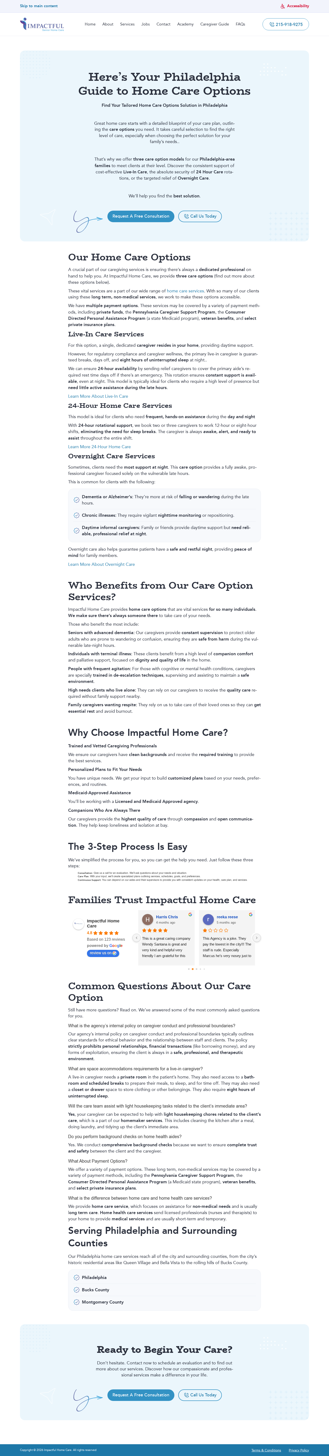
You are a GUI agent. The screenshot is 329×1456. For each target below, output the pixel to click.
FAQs (240, 24)
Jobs (145, 24)
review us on (101, 953)
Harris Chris (167, 917)
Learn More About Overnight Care (101, 564)
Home (90, 24)
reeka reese (227, 917)
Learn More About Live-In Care (98, 396)
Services (127, 24)
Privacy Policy (299, 1450)
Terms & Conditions (266, 1450)
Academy (185, 24)
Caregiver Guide (214, 24)
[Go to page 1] (193, 969)
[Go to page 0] (189, 969)
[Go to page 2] (196, 969)
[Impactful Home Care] (42, 24)
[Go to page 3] (200, 969)
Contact (164, 24)
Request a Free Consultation (140, 216)
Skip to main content (39, 6)
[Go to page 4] (204, 969)
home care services (185, 290)
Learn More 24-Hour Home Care (99, 446)
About (107, 24)
